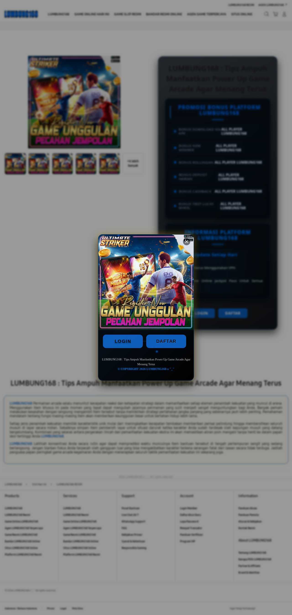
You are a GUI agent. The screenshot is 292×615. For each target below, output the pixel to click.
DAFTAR (166, 341)
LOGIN (123, 341)
